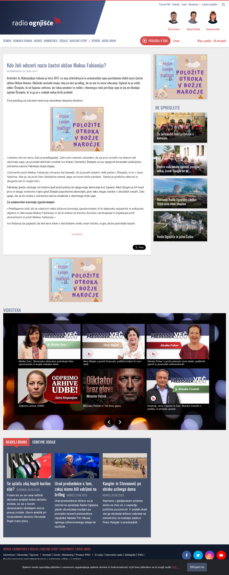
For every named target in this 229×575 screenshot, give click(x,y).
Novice (38, 41)
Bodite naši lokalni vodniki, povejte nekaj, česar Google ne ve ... (178, 168)
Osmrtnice (9, 554)
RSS (140, 554)
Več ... (175, 567)
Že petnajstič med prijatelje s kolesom (175, 136)
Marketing (193, 4)
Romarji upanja (22, 41)
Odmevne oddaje (44, 442)
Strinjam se (197, 567)
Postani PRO (164, 4)
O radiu (99, 554)
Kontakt (176, 4)
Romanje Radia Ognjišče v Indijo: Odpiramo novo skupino (177, 201)
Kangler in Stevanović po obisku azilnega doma (122, 486)
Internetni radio (114, 554)
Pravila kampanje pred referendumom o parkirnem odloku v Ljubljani (42, 558)
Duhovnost (67, 549)
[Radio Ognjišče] (35, 21)
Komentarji (51, 41)
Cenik (184, 4)
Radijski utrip (78, 41)
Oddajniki (130, 554)
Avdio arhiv (109, 41)
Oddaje (63, 41)
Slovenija (12, 71)
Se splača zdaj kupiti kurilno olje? (29, 486)
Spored (95, 41)
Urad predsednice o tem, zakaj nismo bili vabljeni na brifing (75, 489)
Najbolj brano (16, 442)
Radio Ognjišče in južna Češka (175, 236)
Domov (7, 41)
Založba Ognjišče (209, 4)
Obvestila (22, 554)
